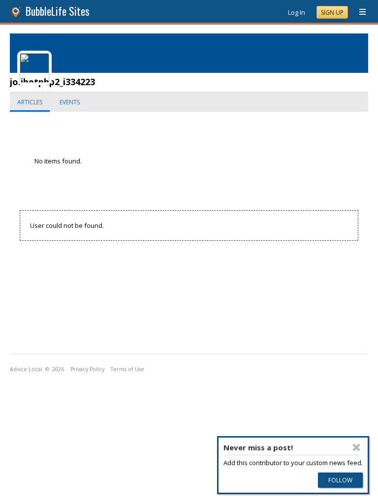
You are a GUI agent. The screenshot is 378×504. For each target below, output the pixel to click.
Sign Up (332, 12)
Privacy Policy (87, 369)
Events (70, 102)
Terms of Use (127, 369)
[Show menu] (358, 12)
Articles (29, 102)
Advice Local (26, 369)
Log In (296, 12)
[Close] (356, 447)
